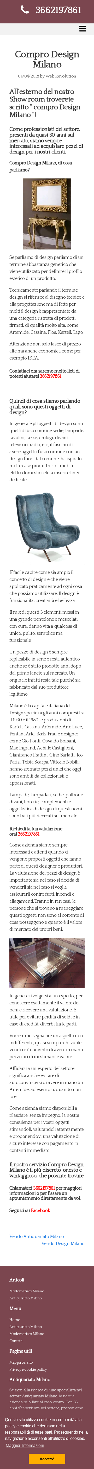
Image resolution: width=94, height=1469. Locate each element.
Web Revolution (60, 76)
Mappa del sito (21, 1362)
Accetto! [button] (47, 1459)
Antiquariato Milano (25, 1298)
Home (14, 1320)
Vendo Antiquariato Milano (36, 1236)
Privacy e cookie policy (28, 1369)
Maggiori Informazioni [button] (25, 1445)
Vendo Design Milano (63, 1243)
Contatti (15, 1341)
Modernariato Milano (26, 1291)
